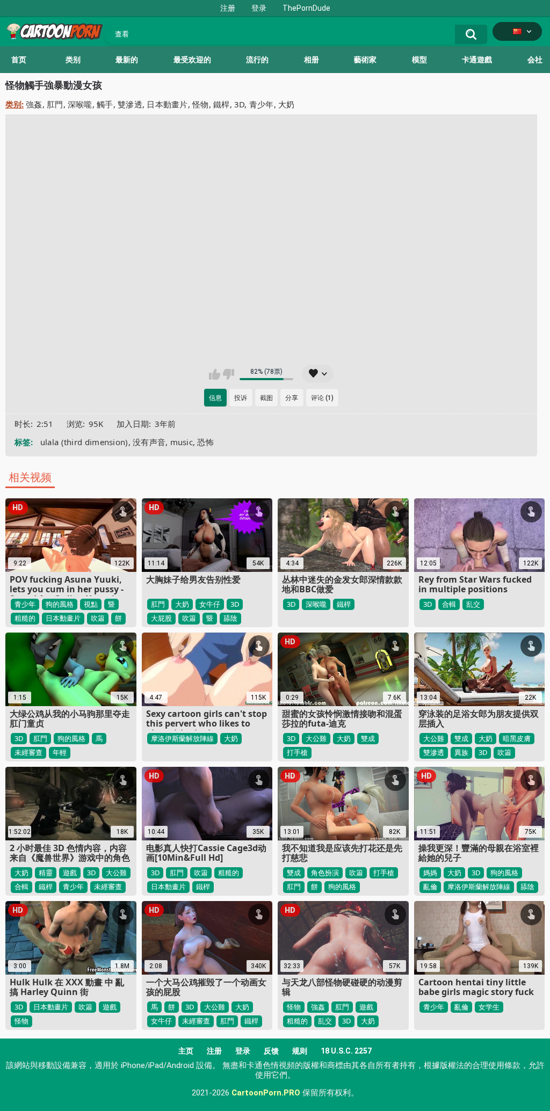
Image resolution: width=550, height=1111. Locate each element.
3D (239, 104)
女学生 (489, 1007)
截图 (266, 398)
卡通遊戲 (477, 59)
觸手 (105, 104)
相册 (311, 59)
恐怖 (205, 442)
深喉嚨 (80, 104)
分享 (291, 398)
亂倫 (430, 886)
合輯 (449, 604)
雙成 (368, 738)
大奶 (286, 104)
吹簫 (98, 618)
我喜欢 (214, 374)
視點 (91, 604)
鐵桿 (221, 104)
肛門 (55, 104)
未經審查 (28, 752)
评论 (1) (322, 398)
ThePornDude (306, 8)
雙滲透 (130, 104)
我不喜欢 (228, 374)
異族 (461, 752)
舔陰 (230, 618)
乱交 (473, 604)
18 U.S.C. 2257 (346, 1051)
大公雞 (316, 738)
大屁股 (161, 618)
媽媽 (430, 872)
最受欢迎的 (192, 59)
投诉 (240, 398)
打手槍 (297, 752)
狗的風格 (60, 604)
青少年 (261, 104)
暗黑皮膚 (517, 738)
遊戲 (70, 872)
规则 (299, 1051)
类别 (73, 59)
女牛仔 (209, 604)
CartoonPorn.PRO (265, 1093)
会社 (534, 59)
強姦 (34, 104)
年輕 (60, 752)
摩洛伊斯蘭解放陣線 (182, 738)
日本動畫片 (167, 104)
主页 (185, 1051)
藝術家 (365, 59)
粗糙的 (25, 618)
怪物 (200, 104)
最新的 (126, 59)
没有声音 (149, 442)
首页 (18, 59)
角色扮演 (325, 872)
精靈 (46, 872)
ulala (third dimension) (84, 442)
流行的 (257, 59)
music (181, 442)
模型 (419, 59)
